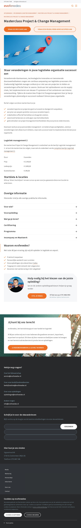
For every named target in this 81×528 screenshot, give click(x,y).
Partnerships (9, 478)
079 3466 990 (65, 295)
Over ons (7, 487)
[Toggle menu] (76, 6)
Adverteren (8, 482)
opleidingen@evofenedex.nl (14, 395)
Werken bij (8, 473)
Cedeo (35, 263)
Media (7, 469)
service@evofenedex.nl (12, 376)
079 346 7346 (8, 1)
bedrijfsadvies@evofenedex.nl (15, 385)
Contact (7, 491)
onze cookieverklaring (40, 507)
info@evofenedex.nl (20, 1)
